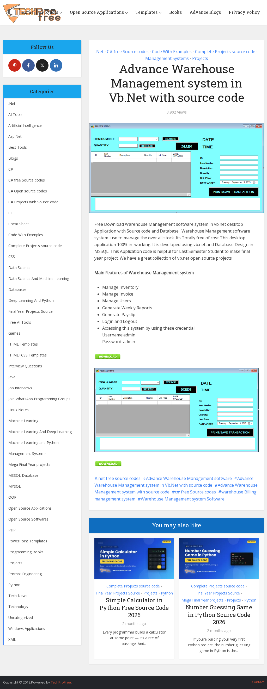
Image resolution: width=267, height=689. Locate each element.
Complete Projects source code (225, 51)
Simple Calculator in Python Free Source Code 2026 (134, 607)
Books (175, 12)
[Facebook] (28, 65)
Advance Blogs (205, 12)
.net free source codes (119, 478)
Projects (49, 12)
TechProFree (61, 682)
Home (27, 12)
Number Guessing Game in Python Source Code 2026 (219, 614)
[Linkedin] (56, 65)
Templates (146, 12)
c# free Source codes (195, 492)
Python (167, 593)
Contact (258, 682)
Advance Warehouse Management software (189, 478)
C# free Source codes (128, 51)
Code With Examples (172, 51)
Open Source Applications (97, 12)
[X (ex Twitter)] (42, 65)
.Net (99, 51)
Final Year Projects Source (118, 593)
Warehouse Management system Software (182, 499)
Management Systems (167, 58)
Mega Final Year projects (202, 600)
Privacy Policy (244, 12)
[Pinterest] (14, 65)
